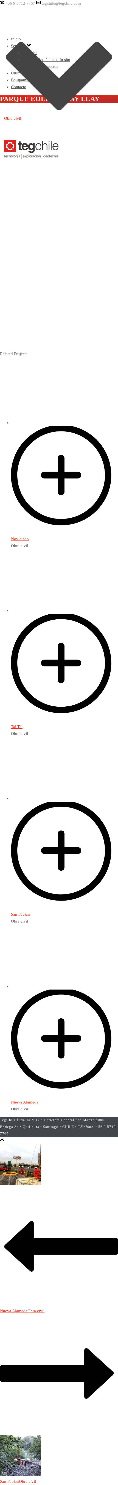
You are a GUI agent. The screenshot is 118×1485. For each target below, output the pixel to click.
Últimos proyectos (26, 73)
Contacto (18, 87)
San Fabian (20, 914)
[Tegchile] (31, 159)
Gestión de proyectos (40, 66)
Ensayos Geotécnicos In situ (46, 59)
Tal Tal (17, 727)
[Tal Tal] (64, 720)
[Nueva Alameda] (64, 1095)
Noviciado (20, 539)
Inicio (16, 39)
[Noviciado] (64, 532)
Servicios (19, 46)
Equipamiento (23, 80)
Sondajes (29, 53)
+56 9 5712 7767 (20, 3)
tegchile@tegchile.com (61, 3)
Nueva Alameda (24, 1102)
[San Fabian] (64, 907)
